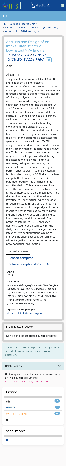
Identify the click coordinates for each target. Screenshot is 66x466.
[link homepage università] (41, 5)
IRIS (4, 23)
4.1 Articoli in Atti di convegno (22, 31)
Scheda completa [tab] (21, 258)
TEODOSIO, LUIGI (19, 55)
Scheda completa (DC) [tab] (25, 264)
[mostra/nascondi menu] (62, 5)
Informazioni (15, 365)
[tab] (47, 264)
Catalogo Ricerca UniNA (23, 23)
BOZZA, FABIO (33, 59)
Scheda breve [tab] (18, 251)
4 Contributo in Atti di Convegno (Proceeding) (31, 27)
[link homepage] (11, 5)
